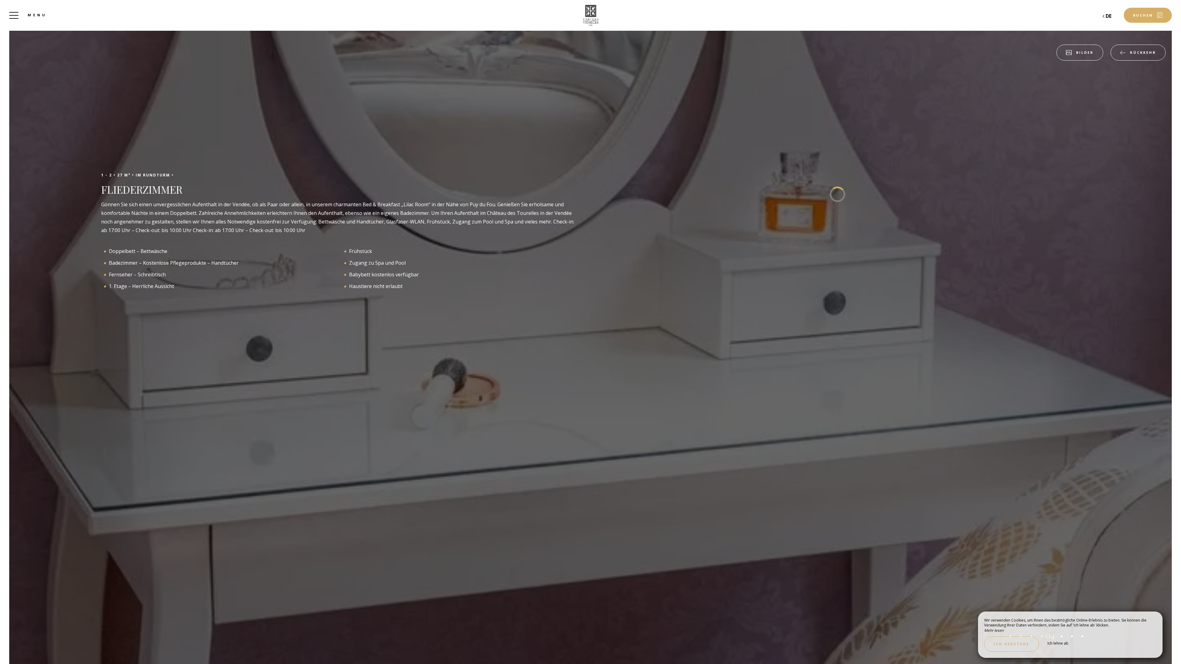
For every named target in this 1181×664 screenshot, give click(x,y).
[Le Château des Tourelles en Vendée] (590, 15)
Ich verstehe (1011, 644)
